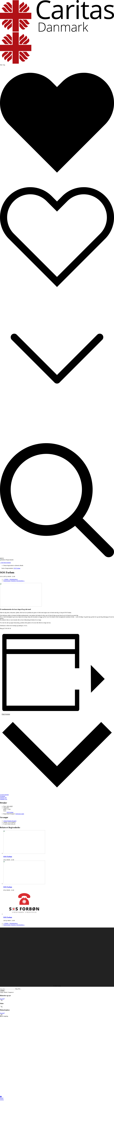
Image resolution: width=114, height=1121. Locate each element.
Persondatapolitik (4, 949)
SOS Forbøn (10, 812)
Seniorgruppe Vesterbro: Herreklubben (14, 581)
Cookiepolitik (3, 951)
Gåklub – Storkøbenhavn (10, 579)
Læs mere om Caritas (5, 948)
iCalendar (2, 796)
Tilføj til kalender (6, 714)
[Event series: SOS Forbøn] (15, 860)
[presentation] (24, 853)
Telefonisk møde (19, 814)
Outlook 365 (3, 797)
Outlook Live (3, 799)
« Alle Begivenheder (5, 562)
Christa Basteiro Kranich (9, 821)
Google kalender (4, 794)
